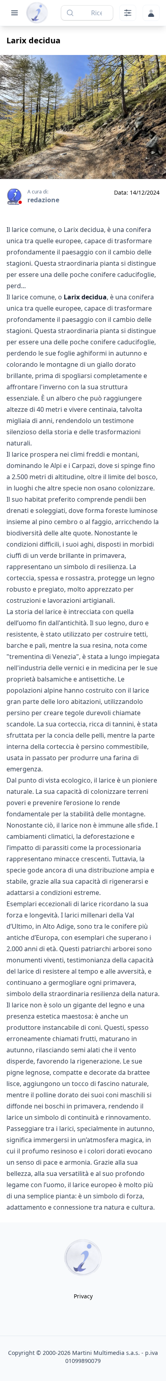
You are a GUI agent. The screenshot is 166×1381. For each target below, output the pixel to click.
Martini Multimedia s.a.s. (106, 1353)
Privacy (83, 1296)
